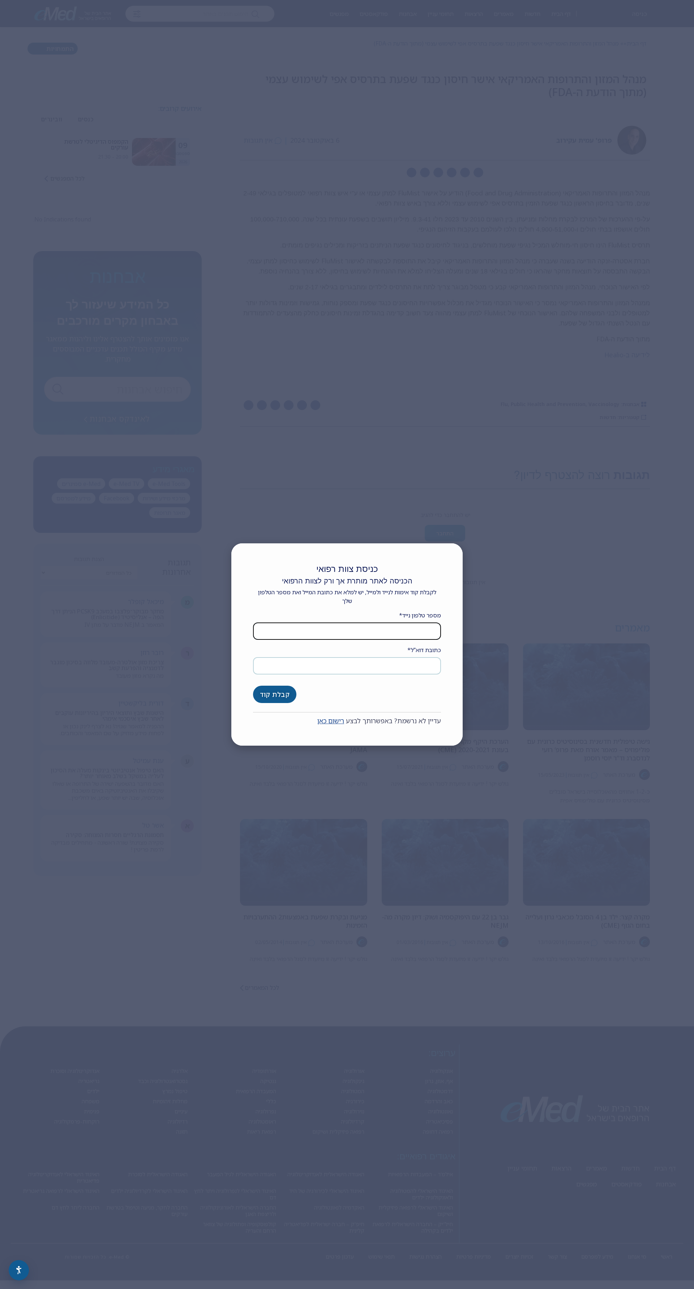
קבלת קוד (275, 694)
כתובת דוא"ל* (424, 650)
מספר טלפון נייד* (420, 615)
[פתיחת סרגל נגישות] (19, 1270)
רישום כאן (330, 720)
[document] (347, 644)
